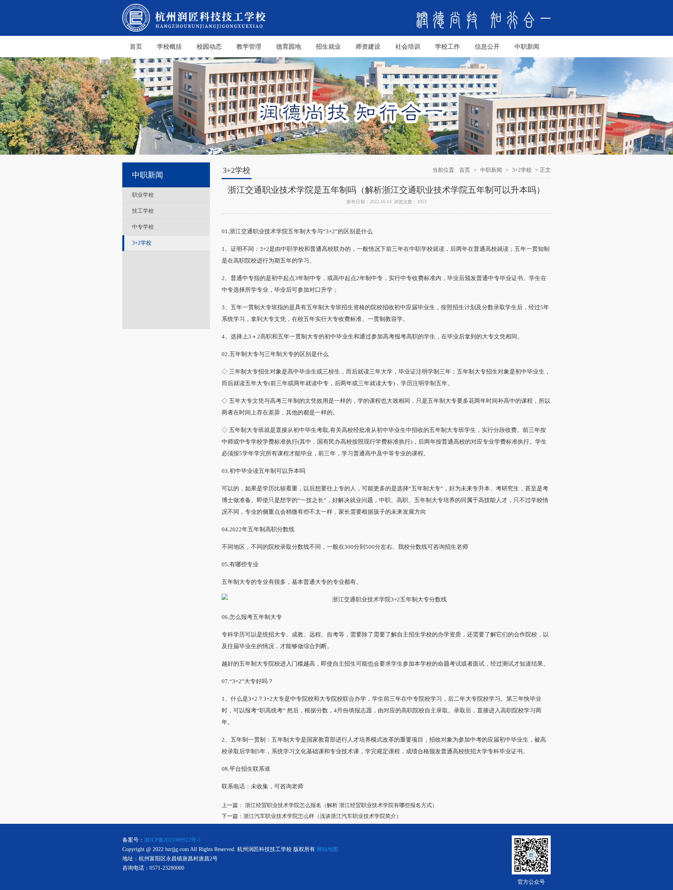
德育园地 (288, 46)
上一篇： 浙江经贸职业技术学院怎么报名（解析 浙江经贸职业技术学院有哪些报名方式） (329, 805)
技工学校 (143, 211)
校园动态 (209, 46)
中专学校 (143, 227)
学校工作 (447, 46)
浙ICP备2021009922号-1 (172, 840)
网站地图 (327, 849)
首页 (136, 46)
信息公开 (487, 46)
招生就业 (328, 46)
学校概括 (169, 46)
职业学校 (143, 195)
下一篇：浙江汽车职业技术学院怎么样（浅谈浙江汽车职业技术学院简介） (312, 816)
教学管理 (248, 46)
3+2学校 (142, 243)
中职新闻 (526, 46)
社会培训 (407, 46)
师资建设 (368, 46)
